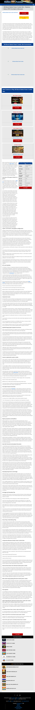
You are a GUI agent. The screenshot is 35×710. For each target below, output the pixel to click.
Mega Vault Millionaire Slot (12, 684)
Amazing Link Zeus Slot (11, 688)
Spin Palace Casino (17, 95)
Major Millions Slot (10, 680)
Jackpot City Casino (17, 111)
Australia (18, 697)
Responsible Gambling (18, 707)
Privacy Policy (18, 706)
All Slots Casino (17, 144)
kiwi (9, 701)
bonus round (15, 372)
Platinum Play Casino (10, 656)
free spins (13, 388)
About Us (18, 705)
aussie (12, 701)
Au (28, 701)
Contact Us (18, 704)
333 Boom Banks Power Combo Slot (25, 163)
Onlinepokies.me (19, 703)
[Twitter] (18, 695)
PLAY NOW (24, 13)
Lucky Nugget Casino (17, 128)
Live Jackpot (24, 701)
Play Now (25, 187)
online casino (11, 163)
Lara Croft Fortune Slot (11, 671)
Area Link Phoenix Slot (11, 676)
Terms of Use (18, 708)
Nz (27, 701)
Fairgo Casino (9, 646)
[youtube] (20, 695)
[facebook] (15, 695)
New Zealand (13, 697)
